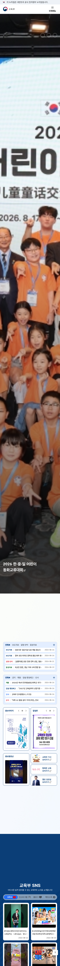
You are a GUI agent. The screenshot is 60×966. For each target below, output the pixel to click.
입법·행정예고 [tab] (28, 678)
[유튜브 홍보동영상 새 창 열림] (16, 772)
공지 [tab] (13, 678)
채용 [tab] (19, 678)
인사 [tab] (37, 678)
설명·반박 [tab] (24, 645)
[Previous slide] (43, 35)
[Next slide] (55, 35)
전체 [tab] (7, 645)
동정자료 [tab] (33, 645)
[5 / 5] (44, 731)
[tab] (11, 897)
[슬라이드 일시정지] (22, 711)
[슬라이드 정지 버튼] (49, 35)
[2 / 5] (15, 731)
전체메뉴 (52, 11)
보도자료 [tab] (15, 645)
